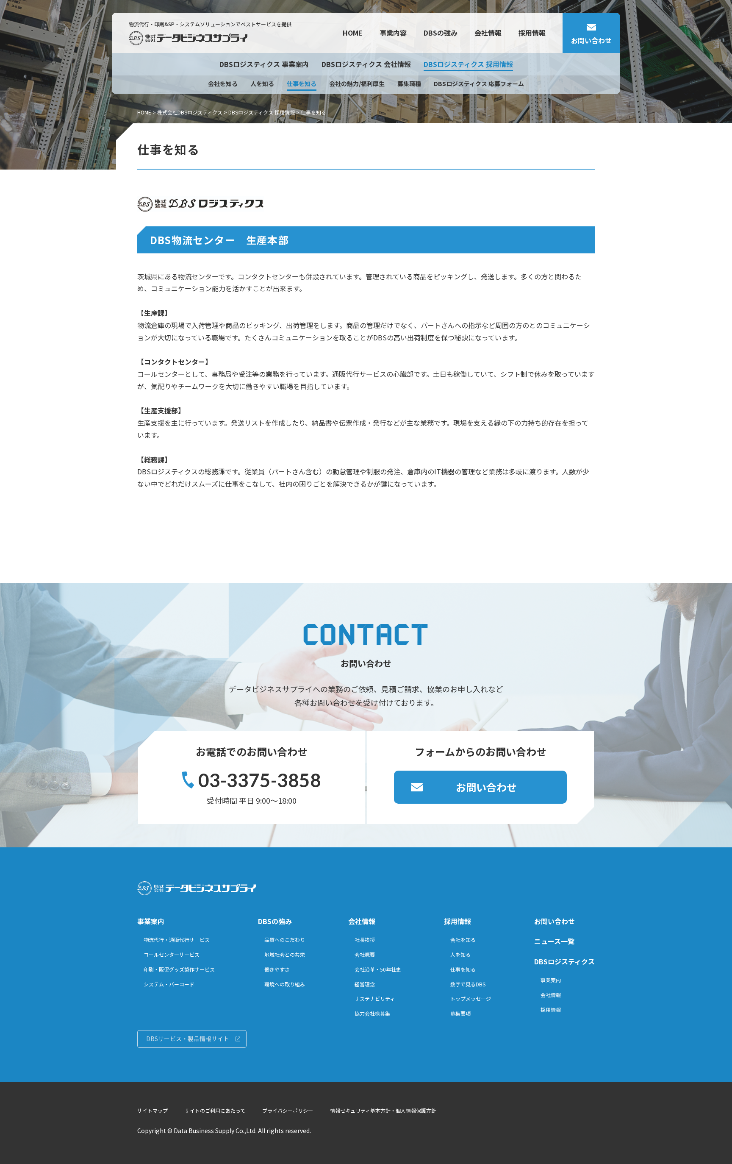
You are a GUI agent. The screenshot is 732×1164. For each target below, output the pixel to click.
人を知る (262, 83)
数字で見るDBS (467, 984)
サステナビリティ (375, 998)
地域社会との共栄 (284, 954)
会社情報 (488, 33)
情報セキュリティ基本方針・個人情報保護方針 (383, 1110)
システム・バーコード (169, 984)
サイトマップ (152, 1110)
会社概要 (365, 954)
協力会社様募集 (372, 1013)
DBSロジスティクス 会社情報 (366, 64)
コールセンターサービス (172, 954)
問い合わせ (591, 40)
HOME (353, 33)
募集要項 (460, 1013)
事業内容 (393, 33)
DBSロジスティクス (564, 961)
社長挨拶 (365, 939)
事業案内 (150, 921)
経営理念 (365, 984)
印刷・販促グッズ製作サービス (179, 969)
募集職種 (409, 83)
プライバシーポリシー (287, 1110)
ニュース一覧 (554, 941)
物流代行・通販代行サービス (177, 939)
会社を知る (223, 83)
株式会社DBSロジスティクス (189, 112)
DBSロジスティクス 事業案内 (264, 64)
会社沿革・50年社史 (378, 969)
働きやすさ (277, 969)
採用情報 (532, 33)
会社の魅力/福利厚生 (357, 83)
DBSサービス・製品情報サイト (187, 1038)
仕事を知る (301, 83)
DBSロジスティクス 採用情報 (468, 64)
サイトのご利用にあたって (215, 1110)
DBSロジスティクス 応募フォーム (479, 83)
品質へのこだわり (284, 939)
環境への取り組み (284, 984)
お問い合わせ (486, 787)
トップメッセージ (470, 998)
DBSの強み (441, 33)
